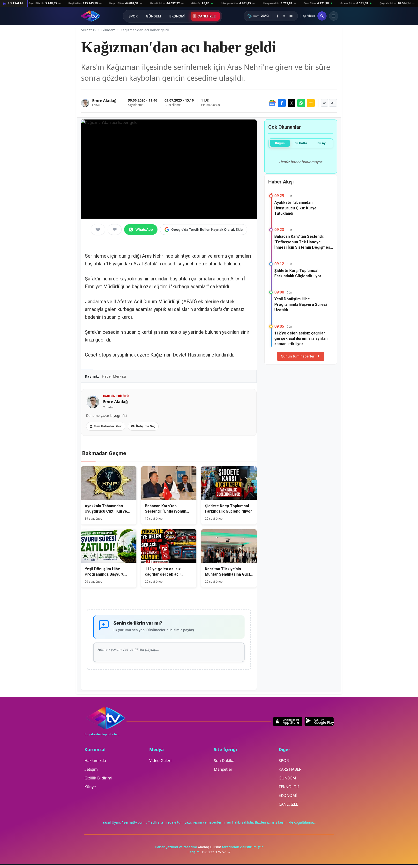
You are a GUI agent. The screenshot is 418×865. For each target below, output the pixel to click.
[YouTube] (291, 16)
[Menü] (333, 16)
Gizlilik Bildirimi (98, 778)
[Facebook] (277, 16)
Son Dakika (224, 760)
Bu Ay (321, 143)
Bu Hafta (300, 143)
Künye (90, 786)
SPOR (133, 16)
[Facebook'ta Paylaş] (282, 103)
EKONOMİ (177, 16)
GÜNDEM (153, 16)
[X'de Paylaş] (291, 103)
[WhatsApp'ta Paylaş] (301, 103)
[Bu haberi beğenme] (115, 229)
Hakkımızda (95, 760)
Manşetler (223, 769)
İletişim (91, 769)
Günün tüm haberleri (298, 356)
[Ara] (322, 16)
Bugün (280, 143)
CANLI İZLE (206, 16)
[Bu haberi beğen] (98, 229)
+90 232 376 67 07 (216, 852)
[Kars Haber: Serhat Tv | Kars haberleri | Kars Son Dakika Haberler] (90, 16)
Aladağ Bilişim (210, 847)
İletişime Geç (145, 426)
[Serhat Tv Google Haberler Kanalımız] (272, 103)
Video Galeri (160, 760)
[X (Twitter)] (284, 16)
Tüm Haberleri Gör (108, 426)
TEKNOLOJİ (289, 786)
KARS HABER (290, 769)
